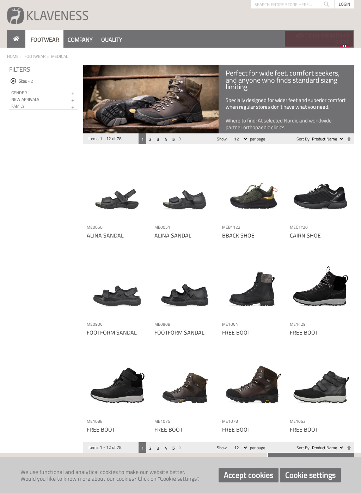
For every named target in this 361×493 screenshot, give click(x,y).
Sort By (303, 139)
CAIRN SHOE (305, 235)
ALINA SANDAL (105, 235)
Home (13, 56)
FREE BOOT (236, 332)
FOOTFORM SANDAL (112, 332)
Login (344, 4)
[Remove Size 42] (13, 81)
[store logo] (47, 15)
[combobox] (292, 4)
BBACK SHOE (238, 235)
